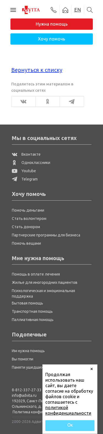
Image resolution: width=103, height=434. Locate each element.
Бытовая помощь (27, 303)
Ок (70, 424)
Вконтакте (31, 154)
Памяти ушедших (27, 367)
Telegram (29, 179)
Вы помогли (22, 359)
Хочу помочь (51, 38)
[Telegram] (70, 101)
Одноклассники (35, 162)
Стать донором (26, 227)
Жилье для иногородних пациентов (44, 282)
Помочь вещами (26, 243)
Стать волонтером (29, 218)
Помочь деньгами (28, 210)
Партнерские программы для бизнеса (46, 235)
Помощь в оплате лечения (36, 274)
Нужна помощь (52, 23)
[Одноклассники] (46, 101)
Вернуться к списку (36, 70)
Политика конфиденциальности (42, 412)
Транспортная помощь (32, 311)
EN (77, 9)
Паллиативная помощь (33, 319)
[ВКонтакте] (21, 101)
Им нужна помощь (28, 351)
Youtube (28, 171)
